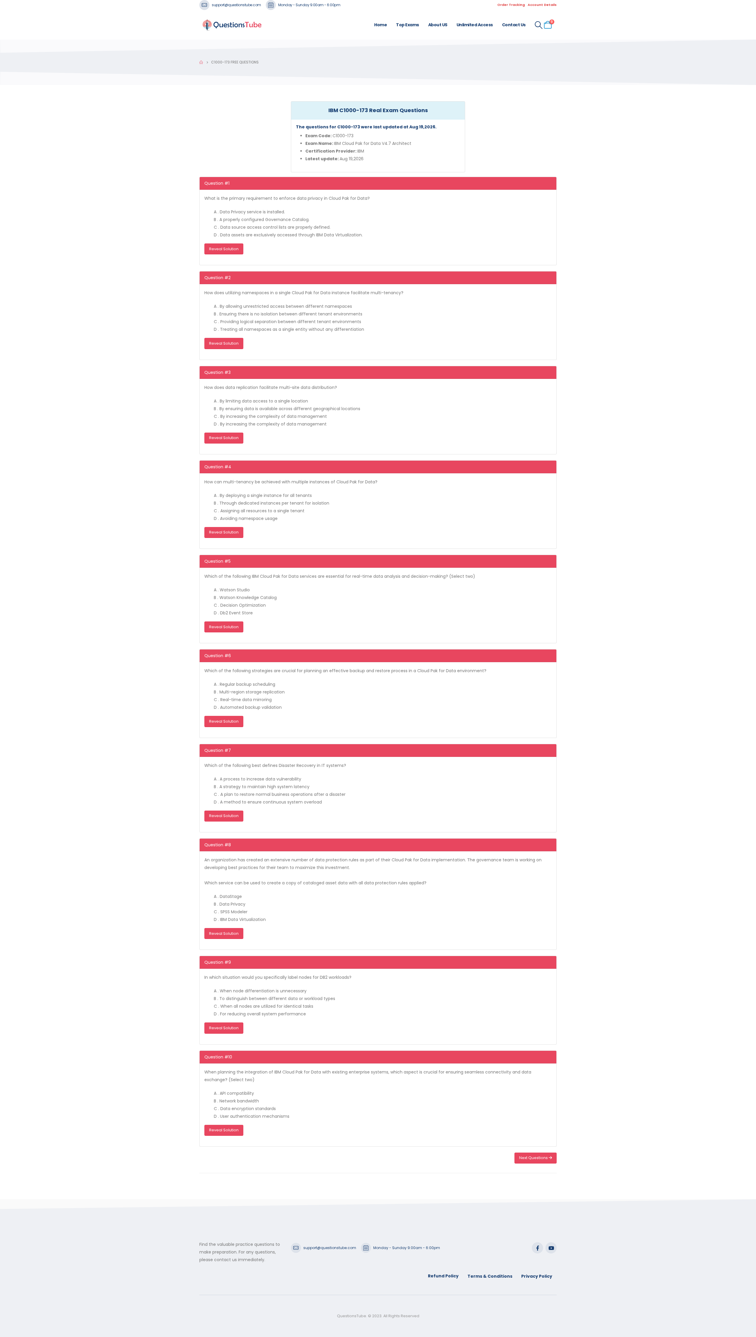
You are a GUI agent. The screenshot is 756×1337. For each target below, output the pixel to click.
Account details (542, 4)
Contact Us (514, 25)
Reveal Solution (224, 248)
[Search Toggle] (538, 25)
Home (380, 25)
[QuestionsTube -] (231, 24)
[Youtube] (551, 1247)
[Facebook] (537, 1247)
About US (437, 25)
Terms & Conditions (489, 1276)
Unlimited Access (475, 25)
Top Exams (407, 25)
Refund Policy (443, 1276)
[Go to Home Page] (201, 62)
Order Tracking (511, 4)
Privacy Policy (536, 1276)
